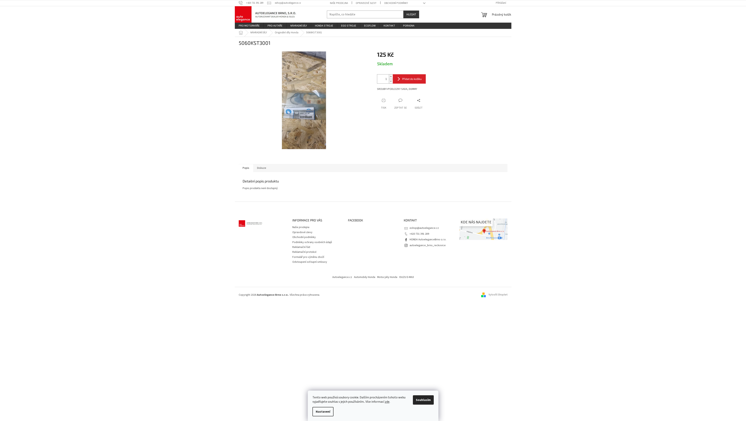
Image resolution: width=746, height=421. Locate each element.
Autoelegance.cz (342, 277)
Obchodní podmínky (396, 3)
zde (387, 402)
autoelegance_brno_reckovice (428, 245)
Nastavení (323, 412)
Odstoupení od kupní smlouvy (309, 262)
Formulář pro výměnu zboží (308, 257)
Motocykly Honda (387, 277)
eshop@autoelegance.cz (424, 228)
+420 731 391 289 (419, 234)
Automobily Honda (364, 277)
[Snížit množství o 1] (391, 81)
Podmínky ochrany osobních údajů (312, 242)
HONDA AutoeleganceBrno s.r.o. (428, 239)
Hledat (411, 14)
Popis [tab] (246, 168)
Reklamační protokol (304, 252)
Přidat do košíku (412, 78)
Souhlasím (423, 400)
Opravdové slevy (366, 3)
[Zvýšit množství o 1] (391, 76)
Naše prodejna (339, 3)
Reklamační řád (301, 247)
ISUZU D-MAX (406, 277)
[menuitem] (249, 26)
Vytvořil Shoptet (498, 295)
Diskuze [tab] (261, 168)
